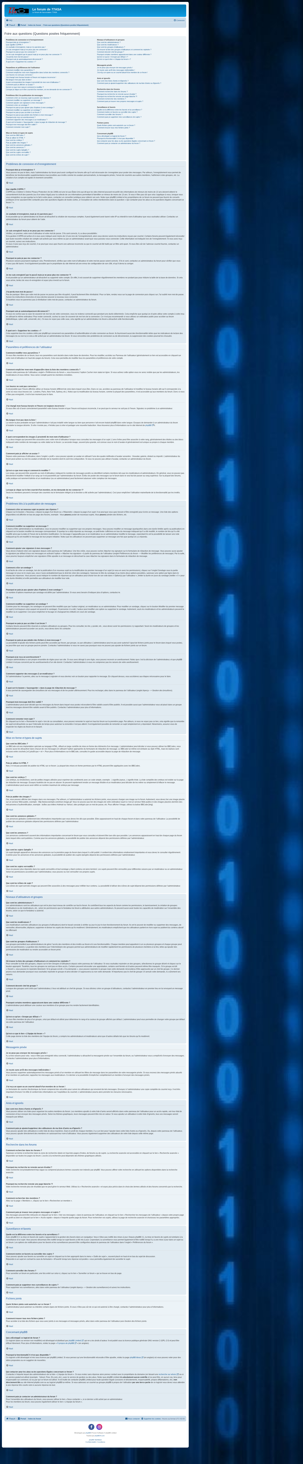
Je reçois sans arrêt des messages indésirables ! (116, 70)
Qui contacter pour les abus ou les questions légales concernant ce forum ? (126, 141)
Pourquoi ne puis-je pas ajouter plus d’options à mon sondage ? (30, 107)
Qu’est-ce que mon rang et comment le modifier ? (25, 87)
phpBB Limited (74, 1340)
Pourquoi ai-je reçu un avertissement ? (21, 117)
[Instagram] (99, 1427)
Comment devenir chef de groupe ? (110, 52)
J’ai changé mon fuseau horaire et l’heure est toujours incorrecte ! (31, 77)
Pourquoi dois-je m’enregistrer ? (18, 42)
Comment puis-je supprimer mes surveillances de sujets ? (119, 117)
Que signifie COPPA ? (14, 45)
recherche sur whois (167, 1374)
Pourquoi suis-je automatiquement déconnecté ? (24, 59)
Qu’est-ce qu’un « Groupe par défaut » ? (112, 57)
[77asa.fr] (18, 10)
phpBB (148, 425)
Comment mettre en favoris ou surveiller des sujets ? (117, 112)
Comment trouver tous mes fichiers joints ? (113, 128)
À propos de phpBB (65, 1343)
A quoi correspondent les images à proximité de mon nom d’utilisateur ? (33, 82)
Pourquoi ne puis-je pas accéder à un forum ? (23, 112)
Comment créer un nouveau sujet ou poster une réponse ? (28, 98)
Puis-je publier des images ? (16, 143)
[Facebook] (91, 1427)
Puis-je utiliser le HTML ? (15, 138)
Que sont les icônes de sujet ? (17, 155)
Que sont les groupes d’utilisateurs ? (111, 47)
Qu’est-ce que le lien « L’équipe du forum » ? (114, 59)
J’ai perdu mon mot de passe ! (17, 57)
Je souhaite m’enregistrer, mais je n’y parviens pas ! (26, 47)
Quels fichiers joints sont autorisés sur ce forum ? (116, 125)
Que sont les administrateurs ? (109, 42)
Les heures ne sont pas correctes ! (19, 75)
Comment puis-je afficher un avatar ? (20, 85)
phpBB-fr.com (99, 1436)
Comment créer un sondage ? (17, 105)
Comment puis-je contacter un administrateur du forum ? (118, 143)
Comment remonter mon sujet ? (18, 127)
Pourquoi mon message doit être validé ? (21, 124)
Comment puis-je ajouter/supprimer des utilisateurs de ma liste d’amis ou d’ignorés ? (129, 83)
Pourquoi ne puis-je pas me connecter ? (21, 52)
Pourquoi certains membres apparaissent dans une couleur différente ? (124, 54)
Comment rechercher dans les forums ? (112, 91)
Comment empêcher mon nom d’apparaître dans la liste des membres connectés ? (37, 72)
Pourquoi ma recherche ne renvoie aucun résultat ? (116, 94)
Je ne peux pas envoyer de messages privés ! (115, 67)
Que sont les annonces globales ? (19, 145)
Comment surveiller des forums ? (109, 114)
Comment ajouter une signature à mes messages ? (25, 103)
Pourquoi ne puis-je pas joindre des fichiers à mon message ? (29, 115)
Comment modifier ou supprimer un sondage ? (23, 110)
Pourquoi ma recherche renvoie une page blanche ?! (117, 96)
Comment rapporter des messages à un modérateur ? (26, 120)
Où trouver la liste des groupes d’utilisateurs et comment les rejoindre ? (124, 50)
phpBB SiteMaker (95, 1440)
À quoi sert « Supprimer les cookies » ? (21, 62)
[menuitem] (9, 20)
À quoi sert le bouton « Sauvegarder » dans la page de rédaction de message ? (36, 122)
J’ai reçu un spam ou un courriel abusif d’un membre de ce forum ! (122, 72)
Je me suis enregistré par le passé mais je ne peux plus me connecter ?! (34, 54)
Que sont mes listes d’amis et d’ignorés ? (112, 81)
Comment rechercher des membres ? (111, 99)
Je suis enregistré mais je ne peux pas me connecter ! (27, 50)
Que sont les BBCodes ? (15, 135)
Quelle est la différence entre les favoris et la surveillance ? (119, 110)
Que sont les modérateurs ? (108, 45)
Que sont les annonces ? (15, 147)
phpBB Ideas (135, 1357)
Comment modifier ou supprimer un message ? (24, 100)
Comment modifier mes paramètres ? (20, 70)
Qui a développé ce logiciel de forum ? (111, 136)
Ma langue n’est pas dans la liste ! (19, 80)
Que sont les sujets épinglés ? (17, 150)
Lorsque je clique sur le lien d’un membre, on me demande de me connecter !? (39, 89)
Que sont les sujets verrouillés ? (18, 152)
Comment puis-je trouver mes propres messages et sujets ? (120, 101)
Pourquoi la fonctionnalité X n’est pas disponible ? (115, 138)
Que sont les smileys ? (15, 140)
